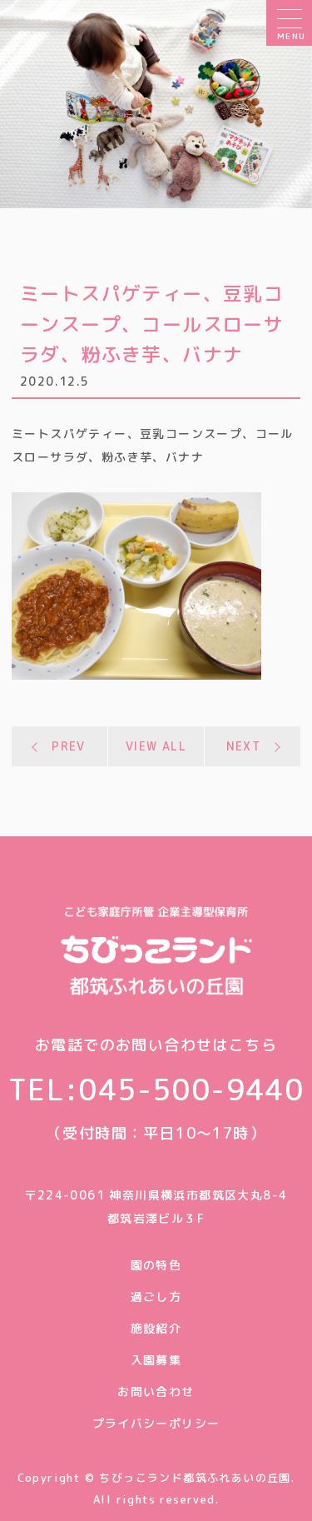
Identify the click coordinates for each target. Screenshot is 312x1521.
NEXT (243, 746)
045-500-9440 (191, 1089)
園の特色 (156, 1265)
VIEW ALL (156, 746)
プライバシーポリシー (156, 1423)
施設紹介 (156, 1328)
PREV (69, 746)
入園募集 (156, 1360)
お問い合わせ (155, 1391)
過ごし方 (156, 1296)
